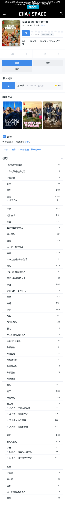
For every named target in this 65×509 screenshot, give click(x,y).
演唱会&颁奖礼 (14, 341)
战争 (9, 316)
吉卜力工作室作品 (15, 247)
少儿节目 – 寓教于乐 (16, 291)
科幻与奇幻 (12, 442)
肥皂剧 (10, 473)
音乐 (9, 498)
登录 (26, 142)
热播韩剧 (11, 372)
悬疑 (9, 303)
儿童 (9, 184)
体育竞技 (11, 178)
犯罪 (9, 391)
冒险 (9, 190)
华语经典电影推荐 (15, 228)
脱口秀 (10, 479)
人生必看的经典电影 (16, 171)
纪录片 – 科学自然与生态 (20, 458)
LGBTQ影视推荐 (14, 165)
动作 (9, 209)
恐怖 (9, 297)
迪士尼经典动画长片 (16, 492)
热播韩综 (11, 379)
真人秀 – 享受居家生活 (19, 408)
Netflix (43, 26)
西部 (9, 485)
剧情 (9, 196)
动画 (9, 222)
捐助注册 (33, 7)
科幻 (9, 435)
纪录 (9, 448)
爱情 (9, 385)
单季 (17, 63)
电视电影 (11, 398)
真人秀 (33, 41)
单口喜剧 (11, 234)
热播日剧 (11, 347)
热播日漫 (11, 354)
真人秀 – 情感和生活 (18, 414)
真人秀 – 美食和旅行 (18, 426)
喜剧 (9, 253)
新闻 (9, 328)
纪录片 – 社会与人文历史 (20, 452)
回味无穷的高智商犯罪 (17, 259)
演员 (17, 69)
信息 (48, 63)
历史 (9, 240)
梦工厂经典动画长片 (16, 335)
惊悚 (9, 310)
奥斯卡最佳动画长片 (16, 278)
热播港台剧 (12, 366)
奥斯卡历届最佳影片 (16, 272)
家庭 (24, 41)
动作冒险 (11, 215)
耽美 (9, 467)
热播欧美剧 (12, 360)
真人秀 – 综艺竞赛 (17, 420)
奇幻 (9, 266)
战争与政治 (12, 322)
